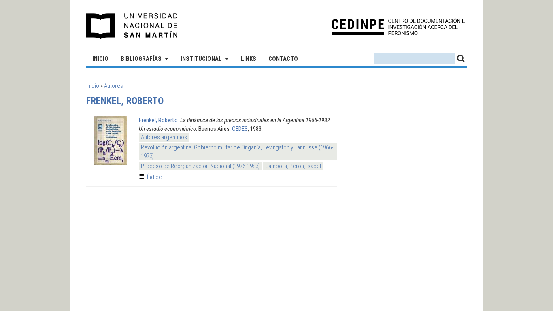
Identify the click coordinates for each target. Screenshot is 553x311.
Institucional (201, 58)
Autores (113, 85)
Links (248, 58)
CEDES (240, 128)
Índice (154, 177)
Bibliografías (141, 58)
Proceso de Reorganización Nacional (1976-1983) (200, 166)
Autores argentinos (164, 137)
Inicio (100, 58)
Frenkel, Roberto (158, 120)
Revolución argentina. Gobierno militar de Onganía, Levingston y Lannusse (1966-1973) (237, 152)
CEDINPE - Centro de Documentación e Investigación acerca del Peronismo (398, 26)
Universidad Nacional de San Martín (132, 26)
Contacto (283, 58)
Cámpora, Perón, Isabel (293, 166)
